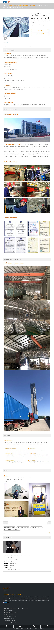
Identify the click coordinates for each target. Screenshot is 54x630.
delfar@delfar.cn (10, 567)
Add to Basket (39, 34)
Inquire (39, 30)
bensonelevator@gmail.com (14, 569)
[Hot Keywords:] (50, 533)
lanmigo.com (41, 628)
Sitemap (31, 628)
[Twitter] (8, 602)
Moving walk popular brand (23, 527)
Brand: (26, 45)
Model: (5, 45)
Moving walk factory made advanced (11, 529)
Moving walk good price (36, 527)
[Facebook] (4, 602)
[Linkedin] (6, 602)
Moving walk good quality (9, 527)
